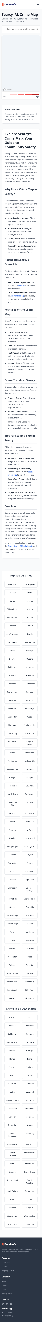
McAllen (12, 830)
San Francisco (12, 634)
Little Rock (29, 990)
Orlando (29, 700)
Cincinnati (12, 725)
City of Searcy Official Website (20, 546)
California (12, 1034)
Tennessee (29, 1191)
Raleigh (12, 777)
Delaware (30, 1042)
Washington (12, 617)
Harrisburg (29, 981)
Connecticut (12, 1042)
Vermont (12, 1207)
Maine (12, 1092)
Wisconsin (12, 1224)
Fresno (30, 863)
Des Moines (30, 948)
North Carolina (12, 1154)
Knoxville (29, 915)
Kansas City (12, 733)
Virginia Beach (29, 743)
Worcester (12, 957)
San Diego (12, 642)
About (4, 1281)
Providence (12, 761)
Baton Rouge (12, 915)
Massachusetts (12, 1100)
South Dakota (12, 1191)
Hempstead (30, 838)
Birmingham (29, 846)
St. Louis (12, 675)
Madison (12, 998)
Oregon (12, 1172)
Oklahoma (29, 1163)
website (21, 285)
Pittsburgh (29, 708)
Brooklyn (29, 650)
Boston (30, 617)
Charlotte (12, 741)
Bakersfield (29, 940)
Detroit (30, 626)
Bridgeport (29, 794)
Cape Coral (29, 879)
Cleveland (12, 708)
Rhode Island (12, 1180)
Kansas (30, 1075)
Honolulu (30, 821)
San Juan (29, 692)
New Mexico (12, 1144)
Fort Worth (29, 813)
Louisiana (30, 1083)
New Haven (29, 932)
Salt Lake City (12, 769)
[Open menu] (38, 4)
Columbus (29, 733)
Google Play (8, 1315)
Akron (12, 932)
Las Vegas (30, 667)
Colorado (30, 1034)
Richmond (12, 786)
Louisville (30, 786)
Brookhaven (12, 981)
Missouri (12, 1117)
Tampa (12, 650)
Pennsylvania (29, 1172)
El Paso (30, 830)
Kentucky (12, 1083)
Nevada (30, 1125)
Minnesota (12, 1108)
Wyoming (30, 1224)
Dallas (12, 601)
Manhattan (12, 717)
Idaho (29, 1059)
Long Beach (12, 990)
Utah (30, 1199)
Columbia (30, 907)
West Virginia (29, 1216)
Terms (4, 1289)
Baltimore (12, 667)
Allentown (29, 871)
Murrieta (12, 948)
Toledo (12, 965)
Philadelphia (12, 609)
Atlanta (30, 609)
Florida (12, 1050)
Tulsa (12, 871)
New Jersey (29, 1133)
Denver (12, 659)
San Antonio (30, 683)
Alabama (12, 1017)
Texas (12, 1199)
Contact (5, 1285)
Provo (12, 940)
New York (12, 584)
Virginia (29, 1207)
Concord (12, 879)
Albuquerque (12, 846)
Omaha (12, 838)
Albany (30, 923)
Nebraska (12, 1125)
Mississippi (29, 1108)
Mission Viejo (12, 923)
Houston (29, 601)
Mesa (29, 957)
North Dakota (30, 1152)
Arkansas (30, 1026)
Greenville (29, 998)
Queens (29, 659)
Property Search (8, 1271)
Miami (29, 592)
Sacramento (12, 692)
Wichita (30, 973)
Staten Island (12, 973)
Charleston (12, 888)
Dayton (30, 855)
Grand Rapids (30, 899)
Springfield (12, 899)
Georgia (29, 1050)
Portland (12, 683)
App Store (8, 1312)
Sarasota (12, 855)
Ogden (12, 907)
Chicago (12, 592)
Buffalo (30, 802)
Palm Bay (30, 965)
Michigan (30, 1100)
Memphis (30, 777)
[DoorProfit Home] (9, 4)
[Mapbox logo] (7, 89)
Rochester (12, 863)
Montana (30, 1117)
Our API (5, 1266)
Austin (29, 717)
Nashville (29, 769)
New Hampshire (12, 1134)
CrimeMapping (17, 296)
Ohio (12, 1163)
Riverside (30, 675)
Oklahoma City (12, 803)
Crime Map (6, 1262)
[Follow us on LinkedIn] (7, 1304)
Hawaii (12, 1059)
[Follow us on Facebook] (11, 1304)
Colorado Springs (30, 889)
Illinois (12, 1067)
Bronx (12, 752)
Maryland (30, 1092)
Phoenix (12, 626)
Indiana (30, 1067)
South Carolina (29, 1181)
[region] (21, 63)
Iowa (12, 1075)
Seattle (30, 634)
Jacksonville (30, 761)
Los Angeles (30, 584)
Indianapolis (30, 725)
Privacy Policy (7, 1293)
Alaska (29, 1017)
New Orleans (12, 794)
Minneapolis (30, 642)
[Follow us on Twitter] (3, 1304)
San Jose (12, 700)
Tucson (12, 821)
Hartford (12, 813)
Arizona (12, 1026)
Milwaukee (29, 752)
